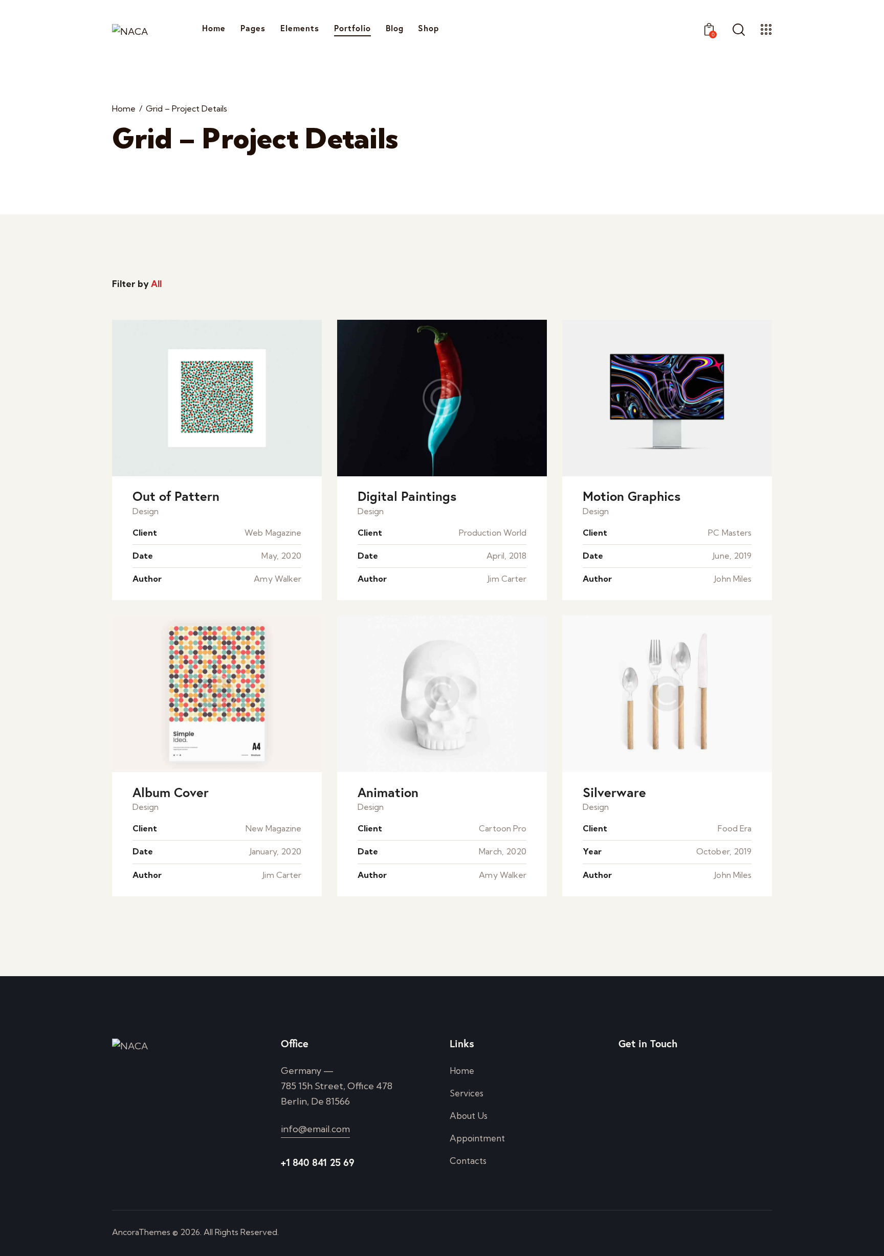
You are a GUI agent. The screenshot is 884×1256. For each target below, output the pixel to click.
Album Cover (170, 793)
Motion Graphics (631, 496)
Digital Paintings (407, 496)
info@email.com (315, 1129)
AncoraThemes (141, 1232)
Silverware (614, 793)
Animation (388, 793)
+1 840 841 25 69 (318, 1162)
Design (145, 511)
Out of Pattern (175, 496)
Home (124, 109)
